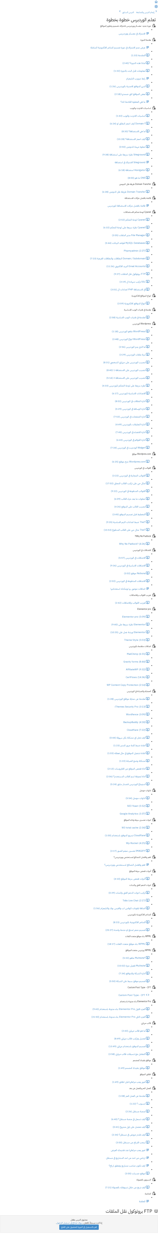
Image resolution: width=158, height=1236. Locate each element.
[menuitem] (156, 7)
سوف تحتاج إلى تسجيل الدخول (69, 1223)
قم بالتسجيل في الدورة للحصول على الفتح (79, 1227)
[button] (156, 3)
